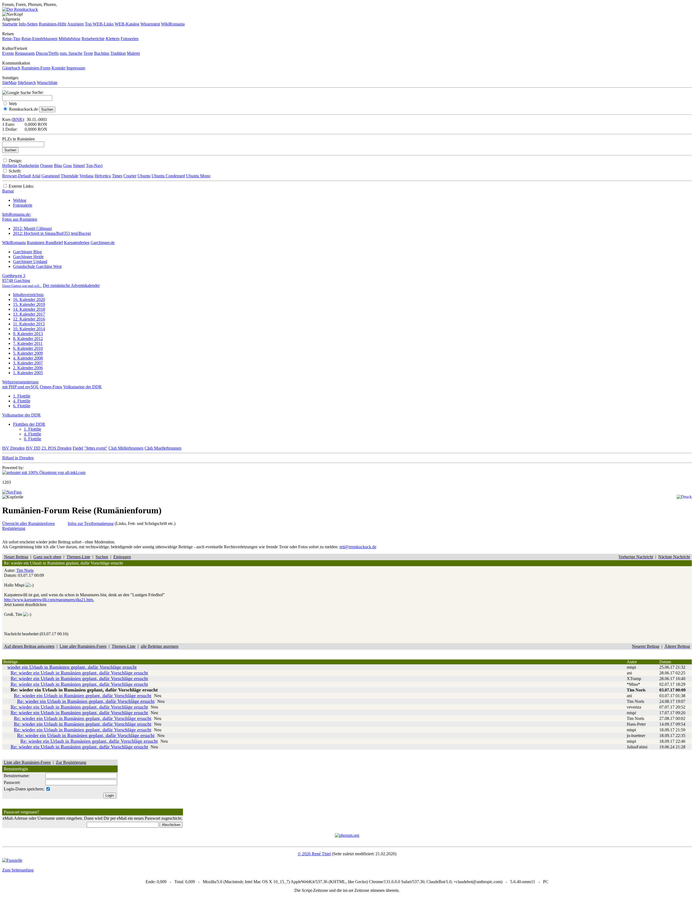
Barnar (8, 191)
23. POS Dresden (56, 448)
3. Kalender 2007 (28, 363)
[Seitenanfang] (12, 492)
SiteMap (9, 82)
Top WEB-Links (99, 24)
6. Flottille (21, 405)
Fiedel (78, 448)
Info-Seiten (28, 24)
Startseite (10, 24)
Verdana (86, 176)
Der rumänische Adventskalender (71, 285)
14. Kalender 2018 (29, 309)
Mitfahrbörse (70, 38)
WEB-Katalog (127, 24)
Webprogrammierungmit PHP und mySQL (20, 384)
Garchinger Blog (27, 251)
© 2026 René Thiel (314, 853)
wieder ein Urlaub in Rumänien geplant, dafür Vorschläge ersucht (72, 667)
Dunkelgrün (28, 165)
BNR (17, 119)
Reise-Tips (11, 38)
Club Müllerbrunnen (125, 448)
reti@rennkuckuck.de (357, 546)
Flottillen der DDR (29, 424)
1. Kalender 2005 (28, 372)
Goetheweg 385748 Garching (22, 280)
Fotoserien (130, 38)
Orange (46, 165)
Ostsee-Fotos (51, 387)
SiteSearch (27, 82)
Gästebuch (11, 68)
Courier (129, 176)
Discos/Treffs (47, 53)
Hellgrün (9, 165)
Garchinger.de (103, 242)
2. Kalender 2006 (28, 368)
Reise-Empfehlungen (39, 38)
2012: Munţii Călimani (32, 228)
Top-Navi (94, 165)
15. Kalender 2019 (29, 304)
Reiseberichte (93, 38)
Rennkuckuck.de (23, 109)
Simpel (79, 165)
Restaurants (25, 53)
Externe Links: (21, 186)
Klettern (113, 38)
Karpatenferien (76, 242)
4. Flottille (21, 401)
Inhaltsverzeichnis (28, 294)
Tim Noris (25, 570)
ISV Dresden (13, 448)
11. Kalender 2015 (29, 324)
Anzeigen (75, 24)
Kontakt (58, 68)
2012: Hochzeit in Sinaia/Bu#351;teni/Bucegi (52, 233)
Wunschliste (47, 82)
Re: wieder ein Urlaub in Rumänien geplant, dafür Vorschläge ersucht (79, 672)
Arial (36, 176)
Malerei (133, 53)
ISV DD (33, 448)
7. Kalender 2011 (28, 343)
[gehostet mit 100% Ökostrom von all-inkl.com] (43, 472)
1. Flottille (21, 396)
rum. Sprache (71, 53)
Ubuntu (143, 176)
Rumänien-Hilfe (52, 24)
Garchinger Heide (28, 256)
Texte (88, 53)
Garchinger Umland (30, 261)
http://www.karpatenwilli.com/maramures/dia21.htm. (49, 599)
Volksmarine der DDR (82, 387)
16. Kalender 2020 (29, 299)
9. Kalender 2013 (28, 333)
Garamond (50, 176)
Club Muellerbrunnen (162, 448)
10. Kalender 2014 (29, 328)
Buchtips (101, 53)
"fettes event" (95, 448)
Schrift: (15, 171)
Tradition (118, 53)
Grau (67, 165)
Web (13, 103)
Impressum (75, 68)
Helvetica (103, 176)
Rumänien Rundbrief (45, 242)
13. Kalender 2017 (29, 314)
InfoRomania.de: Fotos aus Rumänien (19, 217)
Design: (15, 160)
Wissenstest (150, 24)
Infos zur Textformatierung (91, 523)
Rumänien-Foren (35, 68)
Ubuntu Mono (198, 176)
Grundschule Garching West (37, 266)
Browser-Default (16, 176)
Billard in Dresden (18, 458)
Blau (58, 165)
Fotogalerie (22, 205)
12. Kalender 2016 (29, 319)
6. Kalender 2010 (28, 348)
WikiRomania (173, 24)
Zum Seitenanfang (18, 870)
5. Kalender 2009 (28, 353)
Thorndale (69, 176)
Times (117, 176)
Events (8, 53)
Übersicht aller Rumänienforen (28, 523)
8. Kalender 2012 (28, 338)
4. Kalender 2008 (28, 358)
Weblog (19, 200)
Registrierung (13, 528)
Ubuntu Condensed (168, 176)
